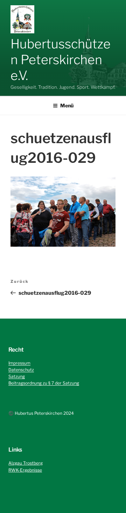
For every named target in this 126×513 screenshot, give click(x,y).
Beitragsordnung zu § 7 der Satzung (43, 383)
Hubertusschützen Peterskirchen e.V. (60, 59)
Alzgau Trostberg (25, 463)
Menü (67, 105)
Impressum (19, 363)
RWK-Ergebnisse (25, 470)
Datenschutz (21, 369)
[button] (22, 19)
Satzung (16, 376)
